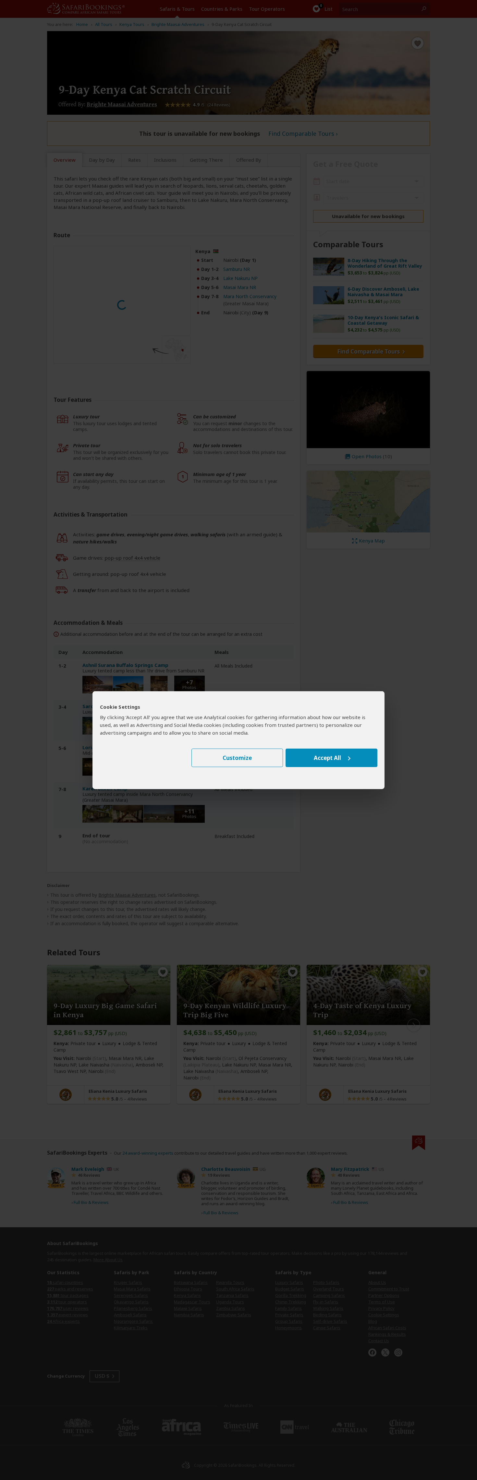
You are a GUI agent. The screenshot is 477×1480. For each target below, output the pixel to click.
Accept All (327, 758)
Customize (237, 758)
